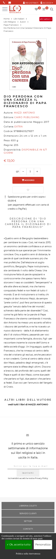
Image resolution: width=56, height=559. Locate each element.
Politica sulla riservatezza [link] (28, 553)
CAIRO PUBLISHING (27, 117)
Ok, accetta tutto (19, 544)
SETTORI (28, 521)
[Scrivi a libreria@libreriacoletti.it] (9, 2)
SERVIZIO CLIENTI (28, 513)
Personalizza (43, 544)
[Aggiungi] (37, 171)
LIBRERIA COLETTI (28, 506)
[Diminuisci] (23, 171)
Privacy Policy (41, 478)
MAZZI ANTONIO (38, 404)
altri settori (45, 19)
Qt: (17, 171)
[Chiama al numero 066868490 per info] (4, 2)
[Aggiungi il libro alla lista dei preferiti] (28, 189)
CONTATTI (28, 529)
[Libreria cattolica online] (15, 9)
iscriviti (28, 473)
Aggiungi (29, 180)
